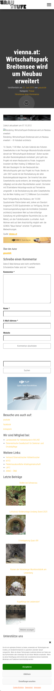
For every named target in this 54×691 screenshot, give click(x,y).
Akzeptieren (27, 667)
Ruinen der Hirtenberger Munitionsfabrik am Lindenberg (28, 571)
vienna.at (13, 234)
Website (6, 333)
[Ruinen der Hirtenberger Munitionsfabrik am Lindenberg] (16, 586)
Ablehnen (27, 674)
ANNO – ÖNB (11, 471)
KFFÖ (8, 461)
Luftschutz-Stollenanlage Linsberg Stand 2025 (28, 511)
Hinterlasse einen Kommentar (27, 94)
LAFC (8, 467)
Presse (31, 91)
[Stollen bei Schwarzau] (16, 496)
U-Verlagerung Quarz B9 (28, 540)
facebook (7, 424)
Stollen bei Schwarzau (28, 483)
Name (6, 308)
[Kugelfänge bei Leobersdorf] (16, 615)
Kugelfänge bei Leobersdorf (28, 601)
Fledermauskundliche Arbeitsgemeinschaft (23, 464)
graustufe (42, 87)
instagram (7, 429)
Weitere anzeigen (27, 630)
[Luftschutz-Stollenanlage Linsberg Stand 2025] (16, 525)
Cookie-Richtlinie (18, 687)
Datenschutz (29, 687)
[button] (50, 642)
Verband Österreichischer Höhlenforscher (23, 457)
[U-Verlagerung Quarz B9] (16, 554)
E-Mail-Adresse (10, 320)
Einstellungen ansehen (27, 681)
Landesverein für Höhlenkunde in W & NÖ (23, 440)
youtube (6, 419)
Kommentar (9, 272)
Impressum (37, 687)
